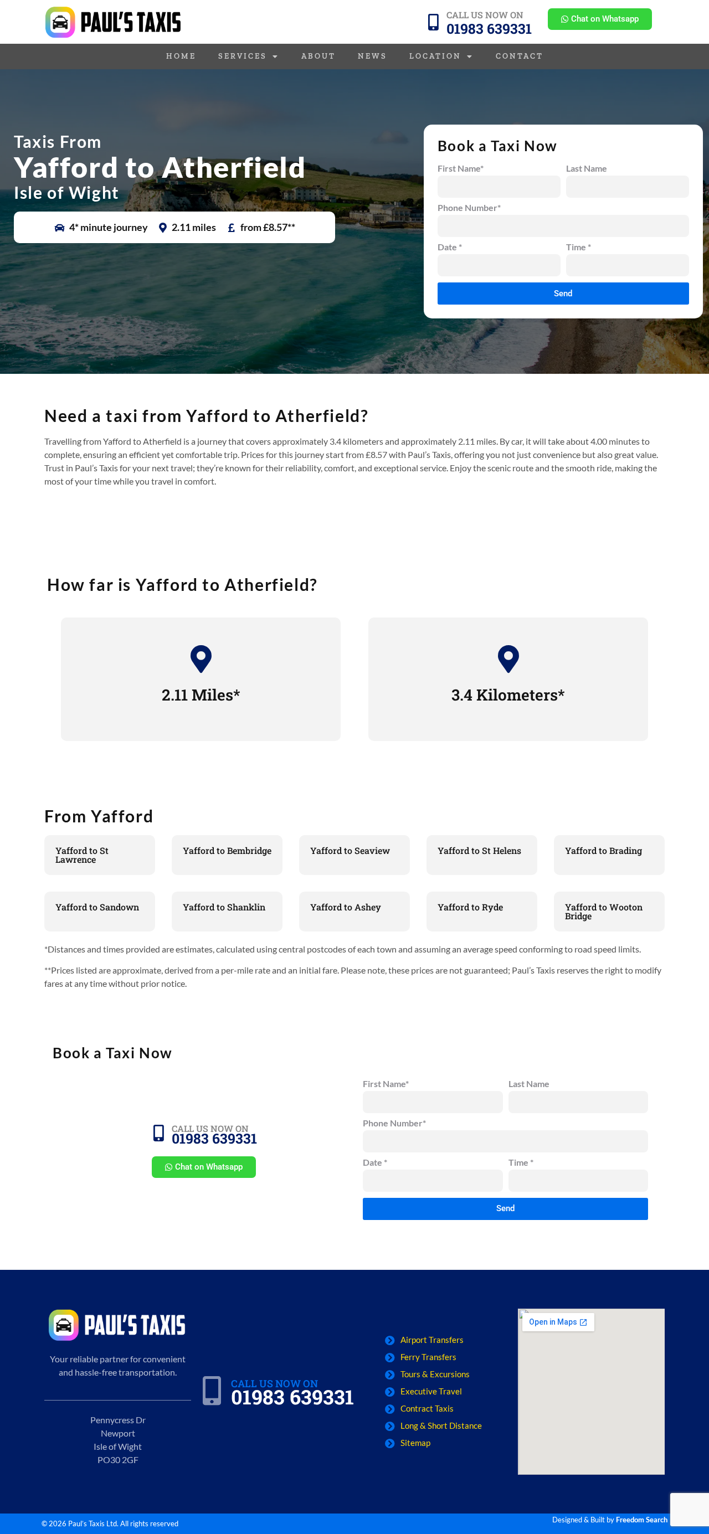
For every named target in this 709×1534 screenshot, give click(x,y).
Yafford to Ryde (470, 907)
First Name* (461, 168)
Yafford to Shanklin (224, 907)
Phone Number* (469, 208)
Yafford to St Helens (479, 850)
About (318, 56)
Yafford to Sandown (97, 907)
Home (181, 56)
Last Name (586, 168)
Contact (519, 56)
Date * (450, 247)
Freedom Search (641, 1519)
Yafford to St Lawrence (82, 855)
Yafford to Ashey (345, 907)
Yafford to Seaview (350, 850)
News (372, 56)
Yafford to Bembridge (227, 850)
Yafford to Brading (603, 850)
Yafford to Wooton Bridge (604, 911)
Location (435, 56)
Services (242, 56)
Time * (578, 247)
